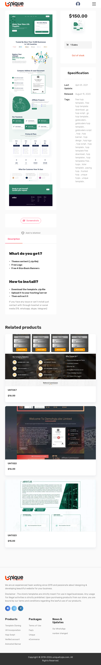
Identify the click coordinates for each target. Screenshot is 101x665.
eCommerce (34, 639)
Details (52, 363)
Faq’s (31, 630)
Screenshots (32, 220)
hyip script (81, 144)
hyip (78, 133)
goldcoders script (83, 130)
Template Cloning (13, 625)
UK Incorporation (13, 630)
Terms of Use (35, 625)
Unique (32, 635)
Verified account (12, 639)
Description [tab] (14, 239)
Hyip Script (10, 635)
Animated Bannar (13, 644)
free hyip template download (82, 106)
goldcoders (80, 120)
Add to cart (50, 372)
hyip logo (87, 140)
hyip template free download (82, 150)
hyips (77, 164)
